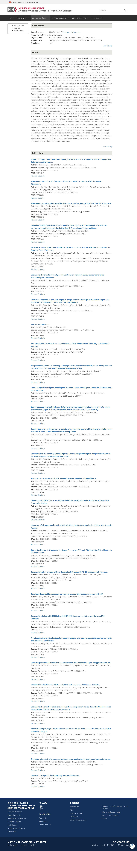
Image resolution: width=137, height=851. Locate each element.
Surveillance (11, 831)
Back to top (107, 46)
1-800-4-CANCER (108, 845)
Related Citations (38, 176)
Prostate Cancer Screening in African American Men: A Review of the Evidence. (63, 478)
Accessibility (74, 807)
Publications (18, 30)
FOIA (71, 810)
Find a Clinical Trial (45, 825)
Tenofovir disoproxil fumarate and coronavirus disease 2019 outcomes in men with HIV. (67, 594)
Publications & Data (79, 18)
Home (11, 18)
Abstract (17, 28)
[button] (125, 10)
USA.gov (104, 818)
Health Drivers (12, 825)
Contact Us (42, 818)
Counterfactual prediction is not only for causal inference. (55, 775)
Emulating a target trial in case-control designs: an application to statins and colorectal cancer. (71, 759)
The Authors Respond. (40, 324)
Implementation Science (16, 828)
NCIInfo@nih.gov (124, 845)
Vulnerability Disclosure (78, 820)
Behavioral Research (14, 812)
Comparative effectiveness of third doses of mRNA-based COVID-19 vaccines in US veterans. (69, 572)
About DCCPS (96, 18)
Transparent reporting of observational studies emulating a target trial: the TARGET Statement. (71, 203)
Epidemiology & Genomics (16, 818)
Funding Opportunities (59, 18)
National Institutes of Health (110, 812)
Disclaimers (74, 816)
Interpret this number (72, 32)
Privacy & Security (76, 813)
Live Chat (95, 845)
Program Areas (22, 18)
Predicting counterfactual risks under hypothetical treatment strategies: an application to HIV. (71, 662)
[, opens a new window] (41, 807)
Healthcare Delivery (14, 822)
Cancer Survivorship (14, 815)
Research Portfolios (39, 18)
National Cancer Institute (109, 815)
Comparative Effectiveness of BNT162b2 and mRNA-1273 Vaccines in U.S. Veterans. (65, 684)
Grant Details (19, 26)
